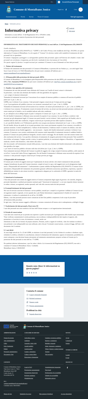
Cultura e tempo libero (30, 354)
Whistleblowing (28, 378)
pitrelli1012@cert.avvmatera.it (13, 84)
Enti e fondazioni (8, 346)
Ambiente (27, 340)
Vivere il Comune (43, 17)
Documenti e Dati (8, 354)
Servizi (31, 17)
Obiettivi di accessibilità (51, 375)
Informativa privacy (50, 378)
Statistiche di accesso (25, 394)
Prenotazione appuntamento (31, 370)
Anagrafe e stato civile (30, 343)
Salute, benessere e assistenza (53, 346)
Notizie (68, 343)
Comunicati (69, 340)
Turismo (47, 351)
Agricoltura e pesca (29, 338)
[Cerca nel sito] (81, 10)
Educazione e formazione (31, 357)
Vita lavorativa (49, 354)
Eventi (67, 358)
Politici (6, 349)
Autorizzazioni (28, 349)
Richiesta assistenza (29, 375)
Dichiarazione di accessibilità (53, 373)
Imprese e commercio (51, 340)
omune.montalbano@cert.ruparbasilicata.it (17, 73)
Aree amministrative (9, 340)
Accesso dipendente (66, 394)
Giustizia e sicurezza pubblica (53, 338)
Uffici (5, 343)
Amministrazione (11, 17)
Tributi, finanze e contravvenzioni (54, 349)
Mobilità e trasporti (50, 343)
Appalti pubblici (28, 346)
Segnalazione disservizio (31, 373)
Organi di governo (9, 338)
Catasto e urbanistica (30, 351)
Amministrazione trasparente (52, 367)
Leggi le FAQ (28, 367)
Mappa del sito (8, 394)
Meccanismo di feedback (46, 394)
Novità (23, 17)
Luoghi (68, 355)
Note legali (48, 370)
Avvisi (67, 338)
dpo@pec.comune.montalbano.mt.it (65, 82)
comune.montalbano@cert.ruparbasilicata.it (15, 383)
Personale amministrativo (10, 351)
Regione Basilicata (9, 2)
